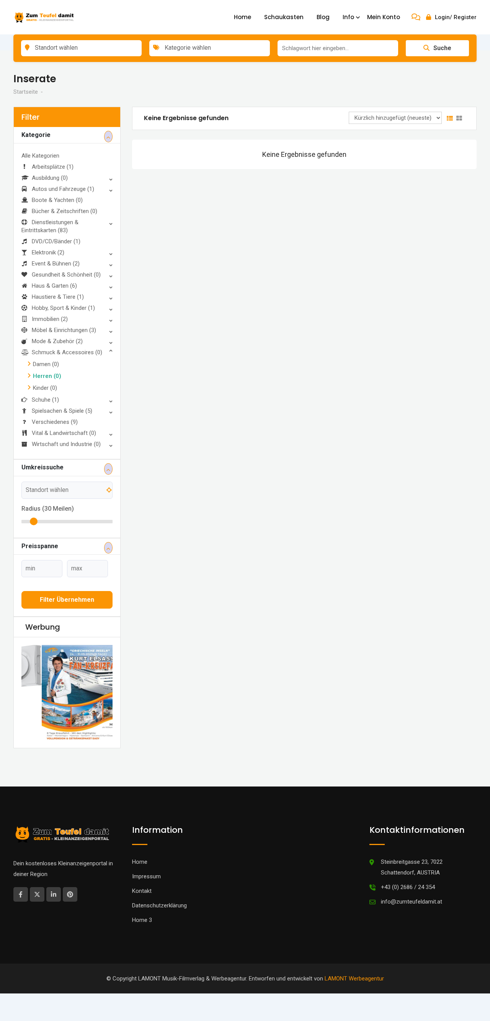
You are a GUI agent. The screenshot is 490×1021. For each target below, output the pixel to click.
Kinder (45, 387)
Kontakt (142, 890)
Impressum (146, 876)
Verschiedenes (55, 421)
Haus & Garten (54, 285)
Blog (323, 17)
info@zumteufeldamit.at (411, 901)
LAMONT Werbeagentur (354, 978)
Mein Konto (383, 17)
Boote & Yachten (57, 200)
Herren (47, 376)
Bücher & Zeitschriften (64, 211)
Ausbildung (50, 177)
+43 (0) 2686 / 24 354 (408, 887)
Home (242, 17)
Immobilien (50, 319)
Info (348, 17)
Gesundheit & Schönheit (66, 274)
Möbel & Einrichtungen (64, 330)
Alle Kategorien (40, 155)
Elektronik (48, 252)
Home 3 (142, 920)
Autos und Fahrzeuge (63, 189)
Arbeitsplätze (53, 166)
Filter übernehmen (67, 599)
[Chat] (416, 17)
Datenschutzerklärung (159, 905)
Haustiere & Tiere (58, 296)
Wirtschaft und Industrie (66, 444)
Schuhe (45, 399)
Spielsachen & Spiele (62, 410)
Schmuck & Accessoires (67, 352)
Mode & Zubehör (57, 341)
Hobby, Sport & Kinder (63, 308)
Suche (442, 48)
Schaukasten (284, 17)
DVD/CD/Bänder (56, 241)
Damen (46, 364)
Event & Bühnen (56, 263)
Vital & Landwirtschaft (64, 433)
